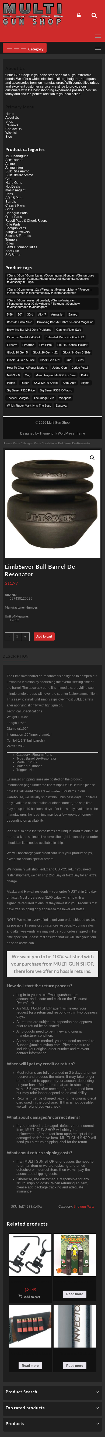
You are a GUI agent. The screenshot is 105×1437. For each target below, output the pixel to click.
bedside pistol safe (19, 322)
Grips (9, 209)
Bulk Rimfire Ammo (19, 175)
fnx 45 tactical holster (72, 344)
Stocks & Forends (18, 236)
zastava (61, 405)
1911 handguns (16, 156)
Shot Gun (12, 251)
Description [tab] (16, 656)
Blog (8, 137)
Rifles (9, 243)
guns (80, 360)
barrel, (72, 314)
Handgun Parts (16, 213)
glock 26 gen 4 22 (45, 352)
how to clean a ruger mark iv (27, 367)
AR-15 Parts (14, 198)
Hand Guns (13, 183)
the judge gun (44, 398)
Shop (9, 121)
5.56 (10, 314)
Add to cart (44, 636)
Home (6, 443)
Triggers (11, 240)
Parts (16, 443)
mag (27, 375)
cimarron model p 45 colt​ (23, 337)
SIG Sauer (12, 255)
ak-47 (42, 314)
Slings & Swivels (17, 232)
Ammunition (14, 167)
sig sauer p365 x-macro (56, 390)
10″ (20, 314)
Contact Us (13, 129)
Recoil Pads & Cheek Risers (26, 221)
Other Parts (13, 217)
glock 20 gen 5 (17, 352)
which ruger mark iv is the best (29, 405)
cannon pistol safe (68, 329)
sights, (85, 382)
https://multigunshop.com (58, 995)
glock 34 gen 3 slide (76, 352)
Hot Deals (12, 186)
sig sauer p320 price (21, 390)
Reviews (11, 125)
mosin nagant (15, 190)
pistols (11, 382)
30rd (30, 314)
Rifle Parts (12, 224)
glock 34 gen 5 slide (21, 360)
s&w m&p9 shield (46, 382)
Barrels (10, 202)
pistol (84, 375)
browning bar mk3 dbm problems (29, 329)
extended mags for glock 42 (65, 337)
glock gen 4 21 (50, 360)
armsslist (57, 314)
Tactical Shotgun (18, 398)
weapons (65, 398)
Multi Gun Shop (58, 423)
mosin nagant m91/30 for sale (56, 375)
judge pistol (80, 367)
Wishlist (11, 133)
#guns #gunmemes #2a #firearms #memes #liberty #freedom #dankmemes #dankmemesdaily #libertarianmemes (49, 291)
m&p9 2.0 (13, 375)
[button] (92, 458)
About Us (12, 118)
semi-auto (69, 382)
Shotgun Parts (31, 443)
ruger (25, 382)
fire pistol (45, 344)
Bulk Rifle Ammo (17, 171)
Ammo (10, 164)
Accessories (14, 160)
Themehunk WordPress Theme (62, 433)
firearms (28, 344)
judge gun (59, 367)
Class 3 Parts (15, 205)
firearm (12, 344)
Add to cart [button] (32, 1297)
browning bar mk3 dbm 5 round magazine (65, 322)
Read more (74, 1294)
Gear (9, 179)
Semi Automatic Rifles (21, 247)
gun (68, 360)
